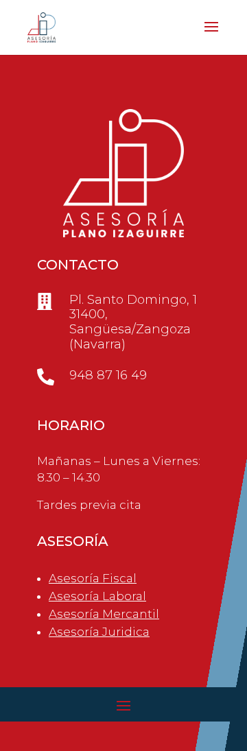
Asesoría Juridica (99, 632)
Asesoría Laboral (97, 596)
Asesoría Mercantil (104, 614)
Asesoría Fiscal (93, 578)
